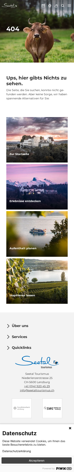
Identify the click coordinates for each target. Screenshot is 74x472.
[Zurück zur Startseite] (9, 5)
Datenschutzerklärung (16, 451)
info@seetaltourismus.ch (37, 390)
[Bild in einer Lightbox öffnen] (37, 362)
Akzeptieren (36, 460)
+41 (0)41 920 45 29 (37, 386)
